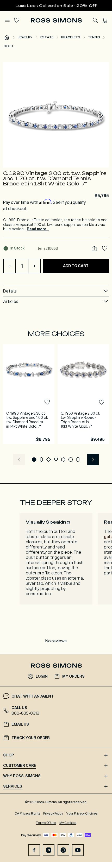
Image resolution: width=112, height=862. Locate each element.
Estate (46, 37)
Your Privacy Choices (81, 813)
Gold (8, 46)
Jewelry (25, 37)
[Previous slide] (19, 459)
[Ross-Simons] (56, 20)
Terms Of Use (46, 823)
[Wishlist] (17, 20)
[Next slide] (101, 115)
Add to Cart (76, 265)
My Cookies (67, 823)
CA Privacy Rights (27, 813)
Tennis (94, 37)
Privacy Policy (53, 813)
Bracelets (70, 37)
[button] (56, 115)
